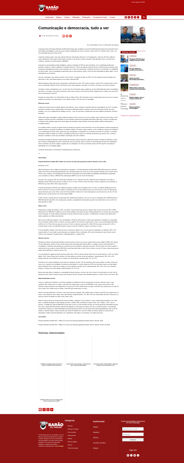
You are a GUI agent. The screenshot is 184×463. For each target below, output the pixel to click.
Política (70, 438)
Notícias (59, 17)
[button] (144, 17)
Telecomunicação (73, 448)
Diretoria (95, 437)
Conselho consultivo (99, 443)
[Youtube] (132, 17)
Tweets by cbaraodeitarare (130, 115)
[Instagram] (135, 17)
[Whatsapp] (138, 17)
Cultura (70, 445)
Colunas (67, 17)
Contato (112, 17)
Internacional (72, 435)
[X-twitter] (129, 17)
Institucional (49, 17)
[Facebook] (126, 17)
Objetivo (95, 427)
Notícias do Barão (73, 429)
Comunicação (72, 432)
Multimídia (76, 17)
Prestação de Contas (100, 17)
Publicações (86, 17)
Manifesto (96, 432)
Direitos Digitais (72, 441)
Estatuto (95, 448)
